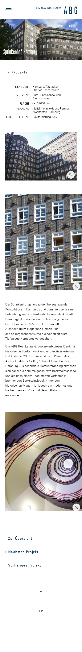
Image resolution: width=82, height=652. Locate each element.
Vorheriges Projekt (24, 565)
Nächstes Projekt (23, 552)
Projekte (19, 72)
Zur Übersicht (20, 538)
